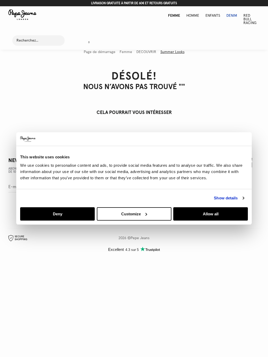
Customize (131, 214)
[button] (87, 40)
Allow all (211, 214)
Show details (226, 198)
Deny (57, 214)
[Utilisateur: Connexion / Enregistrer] (73, 40)
